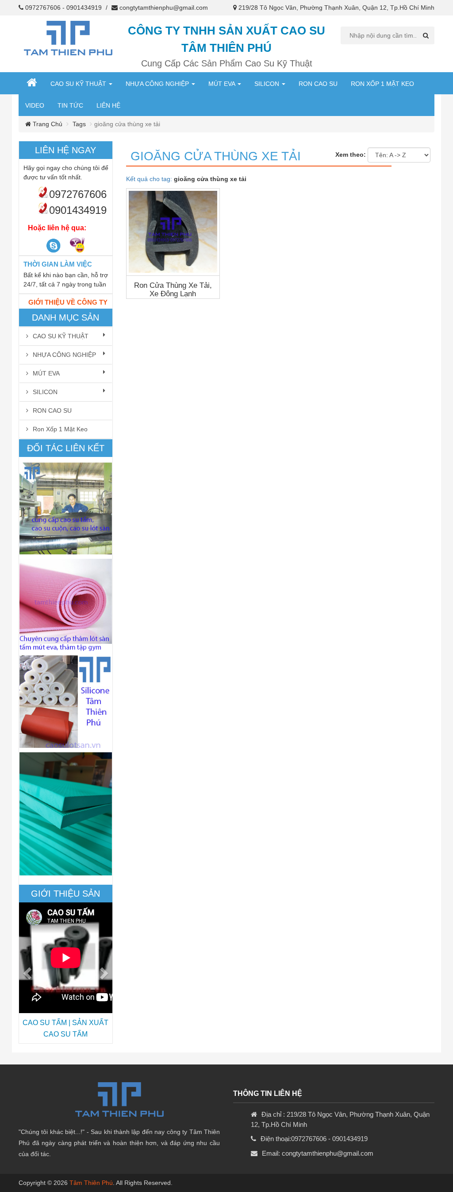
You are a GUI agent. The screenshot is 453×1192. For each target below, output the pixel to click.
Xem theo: (350, 154)
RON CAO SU (318, 83)
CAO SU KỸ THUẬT (79, 83)
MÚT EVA (222, 83)
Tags (79, 124)
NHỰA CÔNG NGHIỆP (158, 83)
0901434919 (84, 7)
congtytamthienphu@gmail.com (163, 7)
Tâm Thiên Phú (91, 1182)
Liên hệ (108, 105)
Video (34, 105)
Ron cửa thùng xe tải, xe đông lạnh (173, 289)
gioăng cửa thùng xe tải (216, 156)
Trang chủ (46, 124)
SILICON (267, 83)
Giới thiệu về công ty (67, 302)
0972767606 (43, 7)
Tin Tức (70, 105)
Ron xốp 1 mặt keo (382, 83)
